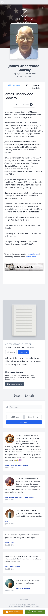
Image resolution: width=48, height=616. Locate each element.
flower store (31, 257)
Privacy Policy (18, 606)
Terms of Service (30, 606)
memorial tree (33, 254)
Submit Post (24, 422)
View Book (11, 352)
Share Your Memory (14, 384)
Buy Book (23, 352)
